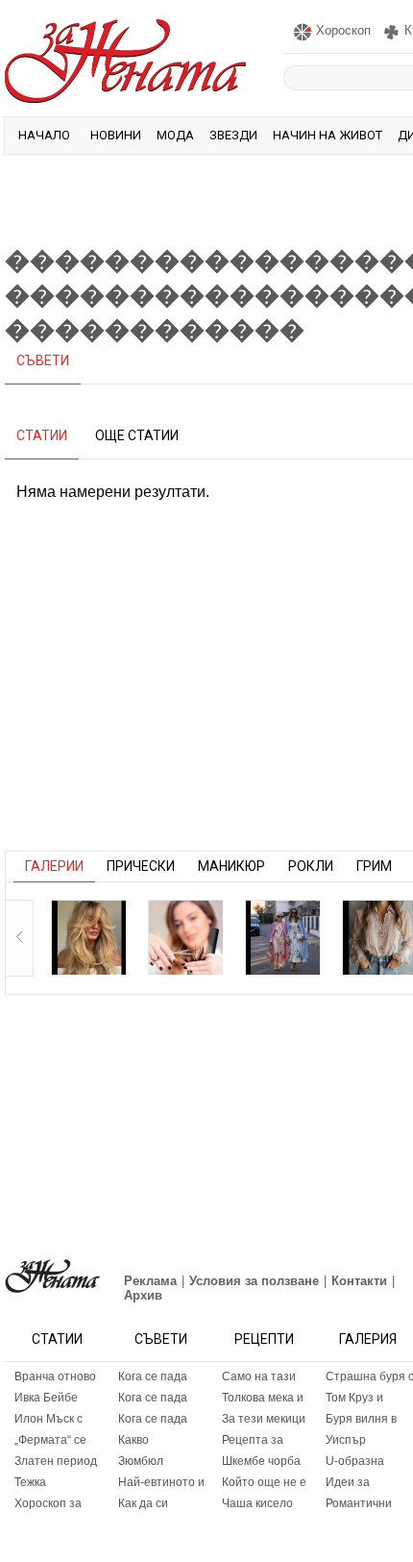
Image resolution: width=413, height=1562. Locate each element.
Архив (143, 1295)
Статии (57, 1339)
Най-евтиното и (161, 1482)
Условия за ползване (254, 1281)
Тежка (30, 1482)
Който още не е (264, 1482)
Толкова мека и (263, 1397)
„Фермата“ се (50, 1440)
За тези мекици (263, 1419)
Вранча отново (55, 1376)
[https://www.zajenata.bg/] (52, 1276)
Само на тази (259, 1376)
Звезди (233, 135)
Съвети (160, 1339)
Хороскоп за (48, 1503)
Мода (175, 135)
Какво (133, 1440)
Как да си (143, 1503)
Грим (374, 866)
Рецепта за (252, 1440)
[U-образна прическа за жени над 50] (185, 937)
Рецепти (264, 1339)
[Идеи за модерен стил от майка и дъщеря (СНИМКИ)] (282, 937)
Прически (141, 866)
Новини (115, 135)
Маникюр (231, 866)
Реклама (150, 1281)
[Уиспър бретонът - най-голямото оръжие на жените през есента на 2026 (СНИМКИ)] (88, 937)
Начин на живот (327, 135)
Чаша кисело (257, 1503)
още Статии (137, 435)
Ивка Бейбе (46, 1397)
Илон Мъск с (48, 1419)
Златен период (55, 1461)
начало (44, 135)
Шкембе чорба (261, 1461)
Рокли (310, 866)
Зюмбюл (140, 1461)
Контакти (359, 1281)
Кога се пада (152, 1376)
